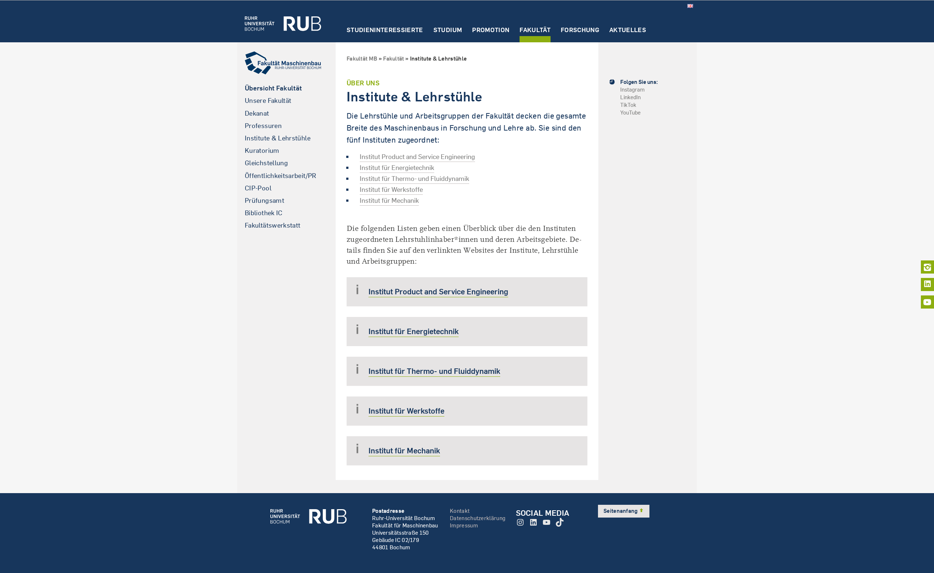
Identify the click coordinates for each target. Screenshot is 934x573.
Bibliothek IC (264, 213)
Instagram (632, 89)
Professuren (263, 125)
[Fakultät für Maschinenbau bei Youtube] (927, 302)
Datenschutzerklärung (477, 518)
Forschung (580, 30)
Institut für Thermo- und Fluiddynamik (414, 178)
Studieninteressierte (385, 30)
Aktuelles (627, 30)
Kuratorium (262, 150)
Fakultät (535, 30)
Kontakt (460, 510)
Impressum (464, 525)
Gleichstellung (266, 163)
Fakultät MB (362, 58)
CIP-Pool (258, 188)
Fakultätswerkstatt (272, 225)
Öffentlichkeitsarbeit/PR (280, 175)
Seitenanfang (621, 510)
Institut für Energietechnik (397, 167)
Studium (447, 30)
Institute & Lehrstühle (277, 138)
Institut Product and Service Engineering (417, 156)
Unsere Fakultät (268, 100)
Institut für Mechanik (389, 200)
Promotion (490, 30)
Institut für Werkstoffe (391, 189)
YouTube (630, 112)
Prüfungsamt (264, 200)
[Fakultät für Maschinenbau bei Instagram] (927, 267)
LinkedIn (630, 97)
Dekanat (257, 113)
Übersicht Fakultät (273, 88)
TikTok (628, 104)
